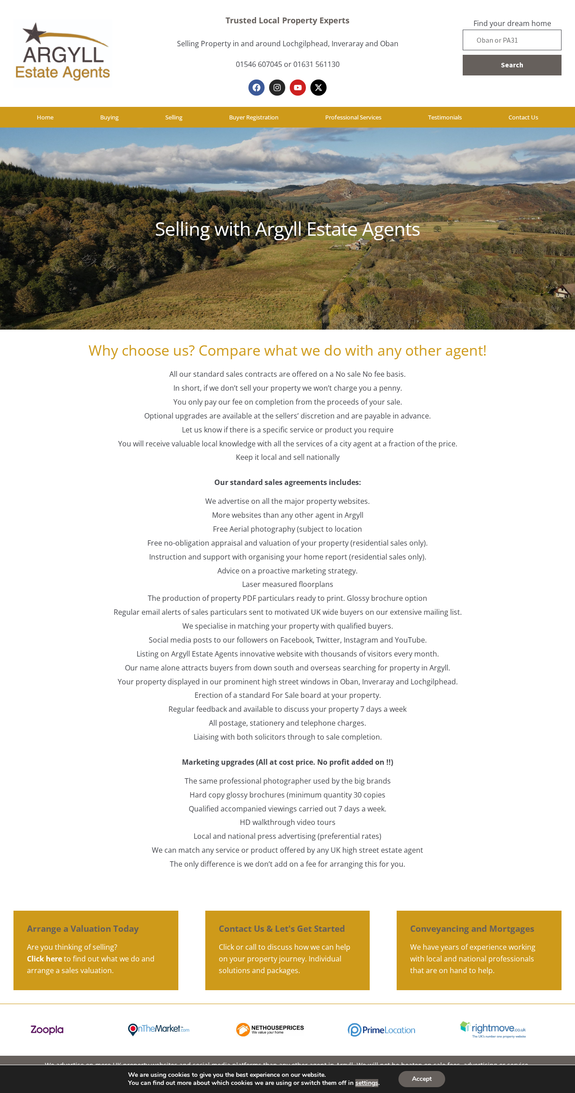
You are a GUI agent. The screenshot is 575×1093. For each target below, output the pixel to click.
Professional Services (353, 117)
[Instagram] (277, 87)
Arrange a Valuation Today (83, 928)
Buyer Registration (254, 117)
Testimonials (445, 117)
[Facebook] (256, 87)
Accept (422, 1079)
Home (45, 117)
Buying (109, 117)
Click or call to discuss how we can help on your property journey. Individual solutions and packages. (284, 958)
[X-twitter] (318, 87)
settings (366, 1083)
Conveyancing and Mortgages (472, 928)
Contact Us (523, 117)
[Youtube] (298, 87)
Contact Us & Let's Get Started (282, 928)
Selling (173, 117)
